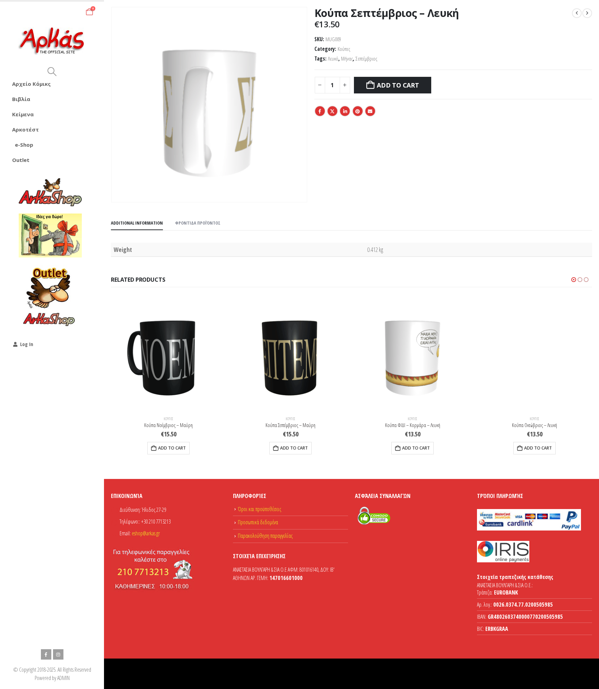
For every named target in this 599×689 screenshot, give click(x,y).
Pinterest (357, 111)
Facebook (319, 111)
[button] (51, 71)
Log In (26, 344)
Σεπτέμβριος (366, 58)
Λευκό (333, 58)
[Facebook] (46, 654)
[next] (587, 13)
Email (370, 111)
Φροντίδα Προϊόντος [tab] (197, 223)
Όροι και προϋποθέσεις (259, 509)
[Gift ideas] (50, 236)
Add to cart (398, 85)
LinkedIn (344, 111)
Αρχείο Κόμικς (31, 83)
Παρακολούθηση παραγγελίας (265, 536)
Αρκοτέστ (25, 129)
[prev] (577, 13)
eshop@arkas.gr (146, 533)
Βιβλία (21, 99)
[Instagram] (58, 654)
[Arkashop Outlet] (50, 296)
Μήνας (347, 58)
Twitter (332, 111)
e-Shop (24, 144)
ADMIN (63, 678)
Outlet (20, 159)
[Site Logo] (52, 41)
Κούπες (344, 49)
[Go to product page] (168, 353)
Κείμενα (23, 114)
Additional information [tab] (137, 223)
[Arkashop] (50, 192)
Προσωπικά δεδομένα (258, 522)
